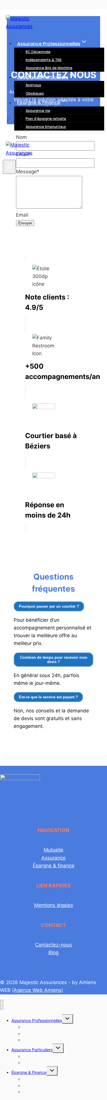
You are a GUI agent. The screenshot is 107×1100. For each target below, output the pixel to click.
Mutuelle (53, 850)
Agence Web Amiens (37, 990)
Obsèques (35, 93)
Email (22, 215)
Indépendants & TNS (44, 59)
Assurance (53, 858)
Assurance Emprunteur (46, 126)
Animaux (33, 85)
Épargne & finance (53, 865)
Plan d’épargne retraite (46, 118)
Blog (53, 952)
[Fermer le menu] (1, 1004)
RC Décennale (38, 51)
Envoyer (25, 223)
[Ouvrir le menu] (9, 167)
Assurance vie (38, 110)
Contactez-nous (53, 945)
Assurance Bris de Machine (49, 67)
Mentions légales (53, 905)
